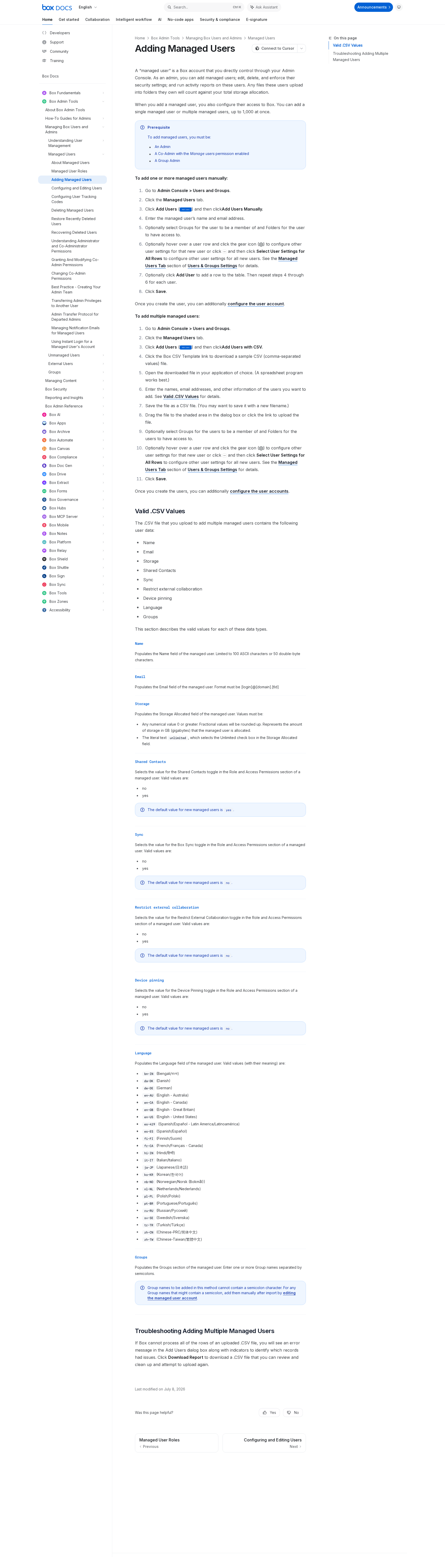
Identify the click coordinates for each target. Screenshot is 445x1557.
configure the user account (256, 303)
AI (159, 19)
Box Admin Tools (165, 38)
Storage (142, 704)
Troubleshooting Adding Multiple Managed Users (360, 56)
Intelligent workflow (134, 19)
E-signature (256, 19)
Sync (139, 834)
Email (140, 677)
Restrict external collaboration (167, 907)
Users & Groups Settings (212, 265)
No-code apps (181, 19)
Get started (69, 19)
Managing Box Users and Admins (214, 38)
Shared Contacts (150, 762)
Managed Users (261, 38)
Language (143, 1053)
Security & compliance (220, 19)
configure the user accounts (259, 491)
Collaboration (97, 19)
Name (139, 643)
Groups (141, 1257)
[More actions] (301, 48)
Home (47, 19)
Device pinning (149, 980)
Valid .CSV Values (348, 45)
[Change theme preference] (399, 7)
